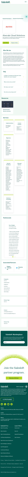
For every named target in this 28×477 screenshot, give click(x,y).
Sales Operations (7, 289)
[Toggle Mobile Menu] (26, 2)
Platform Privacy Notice (9, 460)
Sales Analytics (4, 431)
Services (5, 280)
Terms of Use (3, 463)
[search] (14, 342)
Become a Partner (14, 378)
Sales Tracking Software (5, 434)
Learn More (6, 42)
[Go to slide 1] (12, 256)
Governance (17, 427)
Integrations (6, 284)
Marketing (5, 286)
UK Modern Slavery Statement (13, 463)
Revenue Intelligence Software (7, 456)
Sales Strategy (6, 291)
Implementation (6, 282)
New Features (17, 437)
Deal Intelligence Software (6, 443)
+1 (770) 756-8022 (7, 399)
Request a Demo (14, 42)
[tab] (14, 76)
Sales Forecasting (4, 427)
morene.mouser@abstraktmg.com (10, 313)
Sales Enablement (7, 288)
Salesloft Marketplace (19, 434)
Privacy (2, 460)
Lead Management (4, 446)
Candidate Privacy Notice (20, 460)
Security (16, 431)
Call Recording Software (5, 437)
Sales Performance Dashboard (7, 440)
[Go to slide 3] (15, 256)
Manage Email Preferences (6, 467)
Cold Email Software (5, 449)
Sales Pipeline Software (5, 453)
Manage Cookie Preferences (18, 467)
